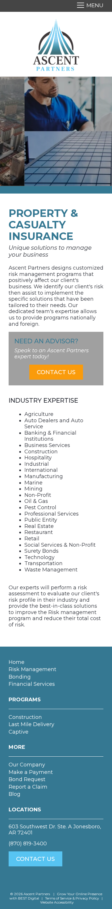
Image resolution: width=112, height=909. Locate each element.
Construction (25, 717)
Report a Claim (28, 787)
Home (16, 662)
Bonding (20, 677)
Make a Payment (31, 772)
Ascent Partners (37, 894)
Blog (14, 794)
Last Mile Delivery (31, 724)
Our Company (27, 765)
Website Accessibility (57, 902)
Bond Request (27, 779)
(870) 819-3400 (28, 843)
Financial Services (32, 684)
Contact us (35, 858)
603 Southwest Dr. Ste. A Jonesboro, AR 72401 (55, 829)
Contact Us (56, 372)
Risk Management (32, 669)
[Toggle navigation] (88, 6)
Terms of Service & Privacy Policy (72, 898)
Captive (18, 732)
